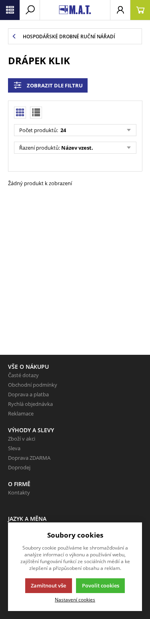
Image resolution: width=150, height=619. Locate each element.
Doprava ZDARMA (29, 457)
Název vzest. (77, 147)
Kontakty (19, 492)
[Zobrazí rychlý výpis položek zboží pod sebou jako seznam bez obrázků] (36, 113)
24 (62, 130)
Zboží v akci (21, 438)
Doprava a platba (28, 394)
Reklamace (21, 413)
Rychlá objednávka (30, 403)
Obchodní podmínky (32, 384)
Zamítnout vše (48, 585)
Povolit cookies (100, 585)
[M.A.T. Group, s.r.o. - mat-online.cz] (75, 10)
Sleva (14, 448)
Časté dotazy (23, 375)
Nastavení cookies (75, 599)
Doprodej (19, 467)
